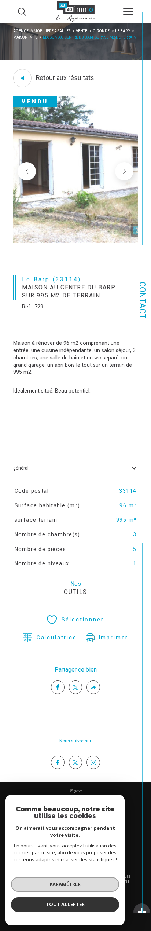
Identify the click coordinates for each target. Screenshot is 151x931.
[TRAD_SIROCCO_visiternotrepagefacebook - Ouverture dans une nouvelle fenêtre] (58, 762)
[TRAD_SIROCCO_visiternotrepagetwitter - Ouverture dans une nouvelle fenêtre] (75, 762)
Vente (81, 31)
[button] (124, 171)
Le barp (122, 31)
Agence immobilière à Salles (41, 31)
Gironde (101, 31)
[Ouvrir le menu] (128, 11)
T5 (35, 37)
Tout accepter (65, 904)
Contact (142, 300)
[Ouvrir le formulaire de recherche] (22, 11)
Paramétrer (65, 884)
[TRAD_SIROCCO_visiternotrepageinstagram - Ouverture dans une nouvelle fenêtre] (93, 762)
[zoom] (75, 241)
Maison (20, 37)
